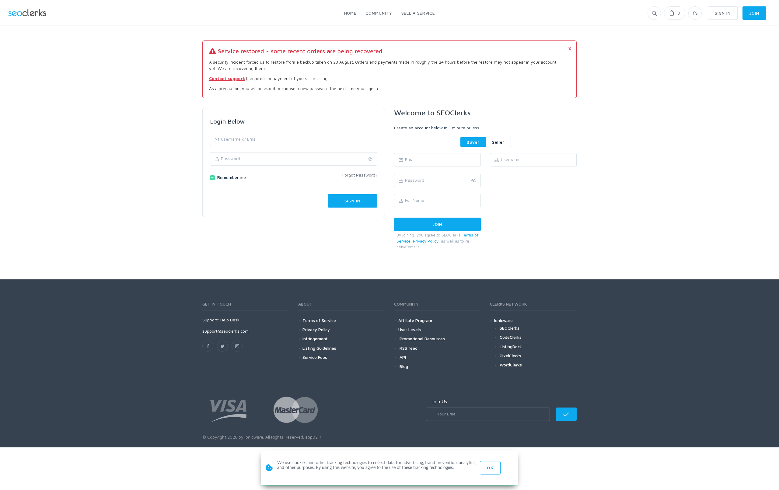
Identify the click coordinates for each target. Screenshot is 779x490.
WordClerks (511, 364)
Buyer (473, 142)
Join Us (439, 401)
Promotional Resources (421, 338)
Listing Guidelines (319, 348)
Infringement (315, 338)
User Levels (409, 329)
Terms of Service (319, 320)
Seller (498, 142)
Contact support (227, 78)
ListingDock (511, 346)
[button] (473, 181)
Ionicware (503, 320)
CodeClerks (511, 337)
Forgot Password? (359, 174)
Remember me (231, 177)
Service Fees (314, 357)
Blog (403, 366)
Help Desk (229, 319)
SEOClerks (509, 328)
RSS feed (407, 348)
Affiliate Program (415, 320)
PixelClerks (510, 355)
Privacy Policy (425, 241)
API (402, 357)
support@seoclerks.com (225, 331)
